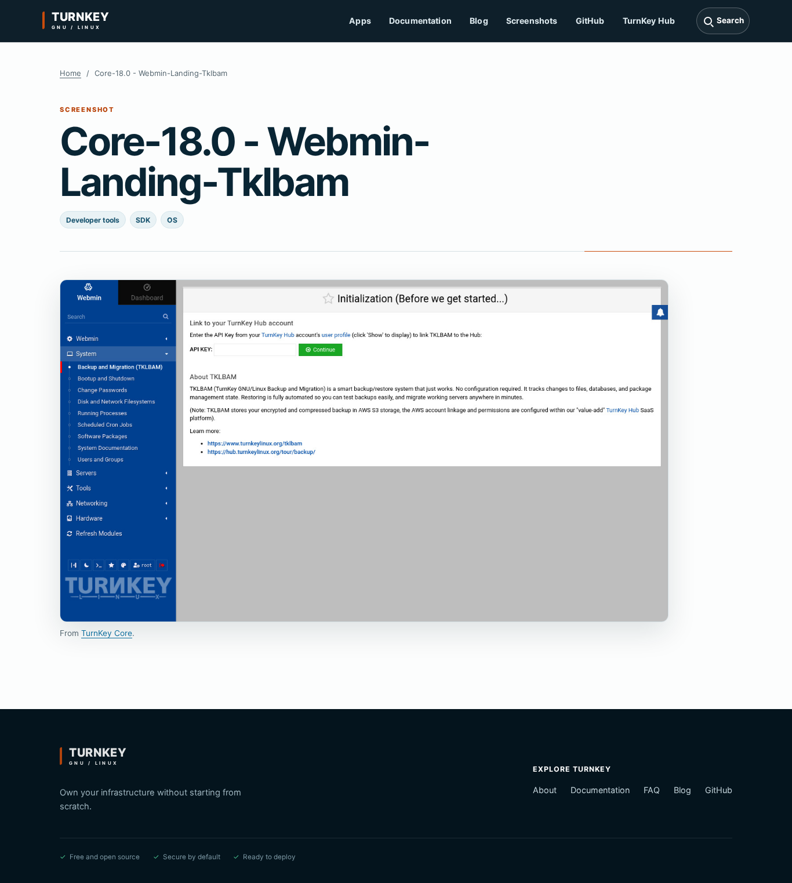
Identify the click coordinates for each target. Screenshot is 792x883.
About (545, 790)
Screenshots (532, 21)
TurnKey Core (106, 633)
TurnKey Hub (649, 21)
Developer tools (92, 220)
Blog (479, 21)
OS (172, 220)
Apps (360, 21)
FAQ (652, 790)
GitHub (590, 21)
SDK (143, 220)
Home (70, 73)
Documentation (420, 21)
